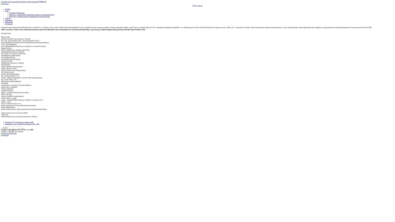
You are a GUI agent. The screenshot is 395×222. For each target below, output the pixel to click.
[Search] (1, 128)
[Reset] (23, 128)
